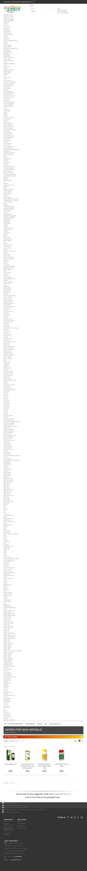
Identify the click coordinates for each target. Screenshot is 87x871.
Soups (5, 555)
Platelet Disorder (8, 214)
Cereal (5, 550)
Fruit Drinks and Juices (9, 695)
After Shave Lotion (8, 446)
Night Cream (7, 377)
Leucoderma (7, 265)
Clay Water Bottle (8, 338)
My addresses (21, 825)
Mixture (5, 590)
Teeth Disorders (7, 289)
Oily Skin (6, 381)
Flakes (5, 554)
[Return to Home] (5, 724)
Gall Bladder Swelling (9, 208)
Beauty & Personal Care (9, 341)
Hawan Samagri (7, 683)
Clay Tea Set (7, 331)
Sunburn (6, 262)
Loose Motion (7, 26)
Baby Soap (6, 494)
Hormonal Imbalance (9, 69)
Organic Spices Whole (9, 614)
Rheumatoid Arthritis (9, 85)
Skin (5, 242)
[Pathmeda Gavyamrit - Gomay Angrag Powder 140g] (44, 755)
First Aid (6, 704)
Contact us (34, 0)
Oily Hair (6, 457)
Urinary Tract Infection (9, 172)
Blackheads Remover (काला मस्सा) (12, 421)
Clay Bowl (6, 323)
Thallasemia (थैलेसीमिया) (9, 217)
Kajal (5, 507)
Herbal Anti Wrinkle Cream (10, 380)
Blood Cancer (7, 66)
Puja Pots (6, 687)
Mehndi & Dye (7, 461)
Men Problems (7, 145)
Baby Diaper (7, 498)
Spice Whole (7, 532)
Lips (5, 511)
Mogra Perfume (7, 475)
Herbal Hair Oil (7, 452)
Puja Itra (6, 689)
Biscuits (6, 581)
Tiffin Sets (6, 597)
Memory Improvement (9, 303)
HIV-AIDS (6, 74)
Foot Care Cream (8, 388)
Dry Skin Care (7, 434)
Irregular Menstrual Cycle (10, 129)
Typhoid (5, 116)
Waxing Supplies (8, 448)
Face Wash (6, 391)
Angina (5, 62)
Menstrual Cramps (8, 128)
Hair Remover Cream (9, 449)
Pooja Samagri (7, 680)
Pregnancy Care (7, 140)
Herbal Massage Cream (9, 385)
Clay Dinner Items (8, 321)
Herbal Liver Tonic (8, 229)
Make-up (6, 504)
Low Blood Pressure (8, 185)
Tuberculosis (7, 275)
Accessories (7, 514)
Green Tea (6, 566)
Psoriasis (6, 243)
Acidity (5, 23)
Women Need (7, 500)
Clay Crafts (6, 340)
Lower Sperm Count (8, 154)
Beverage (6, 693)
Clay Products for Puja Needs (11, 328)
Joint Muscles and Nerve (10, 82)
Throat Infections (8, 192)
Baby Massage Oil (8, 481)
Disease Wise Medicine (9, 306)
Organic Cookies (8, 653)
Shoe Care (6, 667)
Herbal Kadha (7, 574)
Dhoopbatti (6, 686)
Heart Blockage (7, 51)
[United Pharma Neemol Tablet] (61, 755)
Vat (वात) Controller (8, 14)
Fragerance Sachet (8, 478)
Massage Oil (7, 151)
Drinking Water (7, 701)
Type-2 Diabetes (8, 46)
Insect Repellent (8, 675)
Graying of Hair (7, 159)
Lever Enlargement (8, 228)
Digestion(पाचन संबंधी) (8, 20)
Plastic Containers (8, 594)
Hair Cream (6, 468)
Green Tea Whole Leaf (9, 567)
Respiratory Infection (9, 268)
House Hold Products (9, 515)
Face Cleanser (7, 403)
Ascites (5, 195)
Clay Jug (6, 337)
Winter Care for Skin (9, 437)
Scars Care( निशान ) (8, 432)
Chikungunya (7, 109)
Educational (6, 707)
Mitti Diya (6, 329)
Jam (5, 538)
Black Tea (6, 563)
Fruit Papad (6, 541)
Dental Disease (7, 288)
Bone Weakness (8, 94)
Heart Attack (7, 54)
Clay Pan (6, 317)
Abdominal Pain (7, 31)
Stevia (5, 523)
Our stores (6, 821)
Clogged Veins (7, 56)
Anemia (5, 212)
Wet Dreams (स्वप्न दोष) (9, 152)
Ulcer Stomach (7, 77)
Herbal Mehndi (7, 463)
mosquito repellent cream (10, 677)
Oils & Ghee (7, 629)
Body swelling (7, 197)
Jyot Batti (6, 690)
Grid (79, 742)
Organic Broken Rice (9, 623)
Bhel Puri (6, 586)
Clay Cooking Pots (8, 311)
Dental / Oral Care (8, 358)
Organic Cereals (7, 617)
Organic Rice (7, 620)
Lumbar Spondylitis (8, 105)
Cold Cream (6, 386)
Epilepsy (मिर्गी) (7, 305)
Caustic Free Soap (8, 355)
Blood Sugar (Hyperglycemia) (11, 48)
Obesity (5, 42)
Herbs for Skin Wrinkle (9, 258)
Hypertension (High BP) (9, 63)
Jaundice (6, 225)
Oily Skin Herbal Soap (9, 346)
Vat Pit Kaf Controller (9, 19)
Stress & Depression (9, 300)
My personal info (21, 828)
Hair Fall (6, 160)
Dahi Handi (6, 326)
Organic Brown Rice (8, 621)
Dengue (5, 112)
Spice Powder (7, 531)
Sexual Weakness (8, 132)
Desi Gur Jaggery (8, 524)
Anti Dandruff (7, 162)
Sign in (33, 2)
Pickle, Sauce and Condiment (11, 534)
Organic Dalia (7, 649)
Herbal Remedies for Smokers (11, 200)
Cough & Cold (7, 122)
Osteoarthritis (7, 86)
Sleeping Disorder (8, 302)
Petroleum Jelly (7, 438)
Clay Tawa (6, 312)
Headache (6, 177)
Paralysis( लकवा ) (8, 91)
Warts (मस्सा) (7, 254)
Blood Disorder (7, 211)
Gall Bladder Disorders (9, 206)
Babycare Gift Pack (8, 495)
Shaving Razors (7, 444)
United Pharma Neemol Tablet (61, 765)
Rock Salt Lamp (7, 716)
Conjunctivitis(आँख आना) (9, 169)
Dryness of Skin (7, 248)
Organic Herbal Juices (9, 635)
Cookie (5, 580)
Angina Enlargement (9, 60)
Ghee (5, 527)
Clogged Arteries (8, 53)
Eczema (6, 252)
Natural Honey (7, 520)
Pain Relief (6, 706)
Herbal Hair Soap (8, 351)
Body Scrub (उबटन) (8, 415)
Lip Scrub (6, 412)
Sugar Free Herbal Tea (9, 572)
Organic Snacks (7, 655)
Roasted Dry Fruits (8, 546)
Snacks (5, 583)
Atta (5, 603)
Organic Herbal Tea (8, 627)
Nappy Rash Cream (8, 489)
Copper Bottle (7, 601)
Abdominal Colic (8, 33)
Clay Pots (6, 309)
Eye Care (6, 163)
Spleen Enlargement (9, 189)
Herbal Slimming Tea (9, 575)
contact (31, 4)
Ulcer (5, 76)
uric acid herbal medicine (10, 175)
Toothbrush (6, 363)
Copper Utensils (7, 600)
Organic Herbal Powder (9, 638)
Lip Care (6, 411)
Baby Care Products (9, 480)
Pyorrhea (6, 294)
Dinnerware (6, 712)
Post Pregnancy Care (9, 136)
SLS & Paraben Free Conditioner (12, 460)
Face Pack (6, 395)
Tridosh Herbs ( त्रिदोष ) (63, 13)
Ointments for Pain (8, 97)
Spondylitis (6, 100)
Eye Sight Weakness (9, 168)
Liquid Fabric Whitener (9, 666)
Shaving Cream (7, 443)
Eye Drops (6, 165)
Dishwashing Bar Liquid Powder (11, 558)
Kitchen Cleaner (7, 557)
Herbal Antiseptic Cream (9, 389)
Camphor (6, 684)
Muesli (5, 552)
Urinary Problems (8, 171)
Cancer (5, 65)
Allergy (5, 203)
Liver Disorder (7, 223)
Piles (5, 182)
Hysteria (6, 142)
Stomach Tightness (8, 34)
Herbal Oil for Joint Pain (9, 96)
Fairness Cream (7, 378)
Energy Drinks (7, 700)
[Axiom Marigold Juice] (10, 755)
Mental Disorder (7, 298)
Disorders (6, 205)
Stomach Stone (7, 308)
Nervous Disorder (8, 297)
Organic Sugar (7, 644)
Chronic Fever (7, 111)
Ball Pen (6, 710)
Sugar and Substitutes (9, 521)
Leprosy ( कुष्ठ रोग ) (8, 245)
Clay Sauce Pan (8, 318)
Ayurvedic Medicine (62, 11)
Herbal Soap (7, 345)
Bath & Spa (6, 343)
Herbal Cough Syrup (8, 123)
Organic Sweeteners (9, 643)
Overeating (6, 39)
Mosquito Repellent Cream (10, 435)
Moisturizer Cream (8, 374)
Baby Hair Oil (7, 483)
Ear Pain (6, 234)
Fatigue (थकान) (7, 73)
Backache (6, 89)
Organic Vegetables (8, 660)
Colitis (5, 285)
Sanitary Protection (8, 501)
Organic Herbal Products (10, 633)
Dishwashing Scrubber (9, 560)
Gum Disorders (7, 291)
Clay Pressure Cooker (9, 320)
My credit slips (21, 823)
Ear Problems (7, 232)
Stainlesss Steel (8, 595)
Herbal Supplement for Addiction (11, 199)
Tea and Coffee (7, 561)
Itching (5, 263)
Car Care (6, 670)
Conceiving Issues (8, 134)
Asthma (5, 274)
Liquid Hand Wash (8, 673)
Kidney (5, 235)
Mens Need (6, 503)
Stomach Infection (8, 282)
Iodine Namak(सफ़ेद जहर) (9, 607)
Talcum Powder (7, 357)
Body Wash (6, 406)
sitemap (32, 6)
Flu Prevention (7, 119)
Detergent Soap (7, 664)
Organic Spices (7, 612)
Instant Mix (6, 549)
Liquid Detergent (8, 669)
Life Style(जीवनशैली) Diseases (11, 40)
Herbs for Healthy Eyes (9, 166)
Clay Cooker (7, 315)
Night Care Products (9, 418)
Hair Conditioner (7, 458)
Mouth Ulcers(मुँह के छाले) (9, 295)
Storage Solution (8, 592)
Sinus (5, 271)
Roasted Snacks (8, 584)
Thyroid (5, 79)
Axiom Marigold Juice (11, 764)
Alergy (5, 68)
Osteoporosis (7, 99)
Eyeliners (6, 509)
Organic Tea (7, 624)
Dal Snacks (6, 589)
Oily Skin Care (7, 428)
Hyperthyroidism (8, 80)
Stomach (6, 280)
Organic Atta (7, 641)
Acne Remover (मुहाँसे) (9, 423)
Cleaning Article (7, 661)
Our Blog (6, 718)
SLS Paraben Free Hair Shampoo (12, 455)
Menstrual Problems (8, 126)
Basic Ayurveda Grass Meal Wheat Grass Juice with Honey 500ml (27, 766)
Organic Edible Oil (8, 658)
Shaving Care (7, 441)
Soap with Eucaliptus (9, 354)
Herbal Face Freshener (9, 440)
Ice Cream (6, 703)
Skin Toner (6, 409)
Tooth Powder (7, 361)
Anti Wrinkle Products (9, 420)
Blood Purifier (7, 220)
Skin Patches (7, 255)
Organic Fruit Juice (8, 632)
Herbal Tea (6, 564)
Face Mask (6, 401)
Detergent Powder (8, 663)
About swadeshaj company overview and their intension (9, 829)
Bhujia (5, 587)
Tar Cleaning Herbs (8, 202)
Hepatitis (6, 226)
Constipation (7, 22)
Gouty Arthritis (7, 88)
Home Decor (7, 715)
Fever (5, 108)
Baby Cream (7, 487)
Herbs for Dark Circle (9, 257)
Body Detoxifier (7, 71)
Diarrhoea (6, 28)
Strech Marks (7, 139)
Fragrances (6, 471)
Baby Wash (6, 497)
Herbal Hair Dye (7, 464)
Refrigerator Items (8, 692)
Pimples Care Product (9, 431)
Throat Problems (8, 191)
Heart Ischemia (7, 59)
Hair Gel (6, 466)
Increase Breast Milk (9, 137)
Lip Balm (6, 414)
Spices (5, 529)
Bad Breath (6, 292)
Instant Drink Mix (8, 698)
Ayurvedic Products (62, 10)
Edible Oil (6, 526)
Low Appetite (7, 29)
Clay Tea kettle (7, 334)
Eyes (5, 506)
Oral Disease (7, 286)
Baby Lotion (6, 486)
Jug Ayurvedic (7, 713)
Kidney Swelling (7, 240)
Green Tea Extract (8, 569)
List (82, 742)
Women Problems (8, 125)
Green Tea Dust (7, 570)
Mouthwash (6, 366)
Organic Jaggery (8, 647)
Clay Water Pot (7, 335)
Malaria (5, 114)
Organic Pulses (7, 618)
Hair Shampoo (7, 454)
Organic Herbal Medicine (10, 637)
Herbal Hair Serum (8, 469)
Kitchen (5, 517)
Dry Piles (6, 183)
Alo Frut (5, 697)
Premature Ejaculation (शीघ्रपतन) (11, 149)
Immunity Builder (8, 180)
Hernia (5, 156)
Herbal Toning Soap (8, 349)
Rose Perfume (7, 474)
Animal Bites (7, 194)
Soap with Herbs (8, 352)
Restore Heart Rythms (9, 57)
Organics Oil (7, 630)
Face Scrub (6, 400)
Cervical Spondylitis (8, 103)
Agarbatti (6, 681)
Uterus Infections (8, 143)
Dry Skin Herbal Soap (9, 348)
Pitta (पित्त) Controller (8, 16)
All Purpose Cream (8, 372)
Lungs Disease (7, 272)
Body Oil (6, 417)
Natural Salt (6, 604)
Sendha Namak (7, 606)
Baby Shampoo (7, 492)
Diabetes (6, 43)
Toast (5, 609)
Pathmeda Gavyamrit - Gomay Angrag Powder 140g (44, 766)
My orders (20, 821)
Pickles (5, 537)
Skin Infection (7, 246)
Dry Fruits (6, 544)
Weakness (6, 186)
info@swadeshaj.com (62, 794)
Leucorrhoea (7, 131)
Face (5, 512)
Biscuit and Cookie (8, 578)
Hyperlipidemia (7, 222)
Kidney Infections (8, 239)
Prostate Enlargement (9, 146)
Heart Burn (6, 37)
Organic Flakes (7, 657)
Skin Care (6, 369)
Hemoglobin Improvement (10, 215)
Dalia (5, 543)
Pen (5, 709)
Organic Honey (7, 646)
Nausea (5, 36)
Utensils (6, 598)
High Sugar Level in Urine (10, 174)
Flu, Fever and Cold (8, 106)
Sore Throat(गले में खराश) (9, 278)
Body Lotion (6, 408)
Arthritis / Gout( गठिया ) (9, 83)
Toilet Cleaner (7, 672)
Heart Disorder (7, 49)
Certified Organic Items (9, 610)
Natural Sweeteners (8, 518)
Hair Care (6, 157)
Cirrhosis (6, 231)
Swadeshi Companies (9, 720)
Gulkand (6, 540)
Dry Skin (6, 383)
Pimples (6, 249)
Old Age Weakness (8, 219)
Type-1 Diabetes (8, 45)
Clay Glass (6, 325)
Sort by (5, 741)
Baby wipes (6, 484)
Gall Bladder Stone (8, 209)
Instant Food (7, 547)
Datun (5, 360)
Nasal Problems (7, 269)
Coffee (5, 577)
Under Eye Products (9, 424)
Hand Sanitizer (7, 678)
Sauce (5, 535)
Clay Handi (6, 314)
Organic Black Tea (8, 626)
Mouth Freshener (8, 368)
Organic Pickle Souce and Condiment (13, 650)
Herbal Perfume (7, 472)
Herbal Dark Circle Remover (10, 426)
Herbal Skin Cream (8, 371)
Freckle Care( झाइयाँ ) (9, 429)
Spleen (5, 188)
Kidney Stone (7, 237)
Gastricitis (6, 25)
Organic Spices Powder (9, 615)
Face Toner (6, 404)
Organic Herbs (7, 640)
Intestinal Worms (8, 283)
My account (22, 819)
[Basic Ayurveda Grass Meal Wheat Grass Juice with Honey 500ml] (27, 755)
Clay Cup (6, 332)
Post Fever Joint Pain (9, 117)
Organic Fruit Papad (8, 652)
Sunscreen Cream (8, 375)
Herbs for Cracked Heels (10, 251)
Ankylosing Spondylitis (9, 102)
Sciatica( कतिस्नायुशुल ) (9, 92)
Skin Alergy (6, 260)
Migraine (6, 179)
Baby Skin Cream (8, 491)
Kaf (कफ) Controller (8, 17)
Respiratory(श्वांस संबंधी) (9, 266)
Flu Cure (6, 120)
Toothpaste (6, 365)
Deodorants (6, 477)
